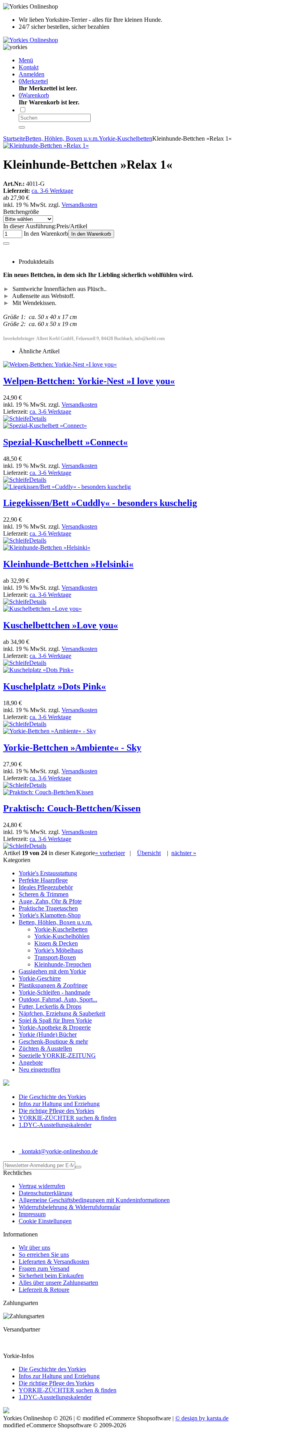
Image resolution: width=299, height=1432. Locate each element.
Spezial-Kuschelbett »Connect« (65, 442)
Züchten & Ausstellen (45, 1048)
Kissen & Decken (56, 943)
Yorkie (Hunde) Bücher (48, 1034)
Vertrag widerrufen (42, 1186)
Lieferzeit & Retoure (44, 1289)
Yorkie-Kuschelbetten (61, 929)
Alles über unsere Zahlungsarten (58, 1282)
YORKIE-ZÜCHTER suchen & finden (67, 1118)
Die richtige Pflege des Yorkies (56, 1111)
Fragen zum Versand (44, 1268)
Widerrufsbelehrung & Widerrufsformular (69, 1207)
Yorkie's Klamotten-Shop (50, 915)
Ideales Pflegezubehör (46, 887)
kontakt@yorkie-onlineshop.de (59, 1151)
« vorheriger (110, 853)
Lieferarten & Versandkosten (54, 1261)
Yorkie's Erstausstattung (48, 873)
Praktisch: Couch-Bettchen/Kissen (72, 808)
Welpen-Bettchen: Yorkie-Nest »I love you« (89, 381)
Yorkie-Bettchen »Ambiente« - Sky (72, 747)
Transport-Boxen (55, 957)
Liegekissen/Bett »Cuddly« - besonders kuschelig (100, 503)
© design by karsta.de (202, 1418)
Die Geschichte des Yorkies (52, 1096)
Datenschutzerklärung (45, 1193)
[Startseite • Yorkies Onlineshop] (30, 40)
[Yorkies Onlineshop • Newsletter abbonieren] (78, 1167)
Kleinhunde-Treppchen (62, 964)
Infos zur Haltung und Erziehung (59, 1103)
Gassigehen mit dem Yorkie (52, 971)
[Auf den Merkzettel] (6, 243)
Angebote (31, 1062)
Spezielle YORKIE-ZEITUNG (57, 1055)
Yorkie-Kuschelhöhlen (62, 936)
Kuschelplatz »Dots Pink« (54, 686)
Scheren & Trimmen (44, 894)
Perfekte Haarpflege (43, 880)
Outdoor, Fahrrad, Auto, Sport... (58, 999)
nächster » (183, 853)
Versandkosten (79, 204)
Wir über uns (34, 1247)
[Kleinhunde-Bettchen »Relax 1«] (46, 145)
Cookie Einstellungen (45, 1221)
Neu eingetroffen (39, 1069)
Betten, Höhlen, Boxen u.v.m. (55, 922)
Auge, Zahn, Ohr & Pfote (50, 901)
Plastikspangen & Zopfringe (53, 985)
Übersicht (149, 853)
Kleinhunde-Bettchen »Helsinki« (68, 564)
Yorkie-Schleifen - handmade (54, 992)
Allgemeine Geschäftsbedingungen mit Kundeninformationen (94, 1200)
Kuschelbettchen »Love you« (60, 625)
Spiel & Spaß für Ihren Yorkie (55, 1020)
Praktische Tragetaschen (48, 908)
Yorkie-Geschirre (40, 978)
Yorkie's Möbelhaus (58, 950)
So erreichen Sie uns (44, 1254)
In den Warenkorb (91, 234)
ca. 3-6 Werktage (52, 190)
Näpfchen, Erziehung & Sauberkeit (62, 1013)
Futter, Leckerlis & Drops (50, 1006)
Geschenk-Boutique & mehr (53, 1041)
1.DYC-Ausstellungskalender (55, 1125)
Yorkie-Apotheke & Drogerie (55, 1027)
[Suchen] (22, 127)
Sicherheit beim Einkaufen (51, 1275)
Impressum (32, 1214)
